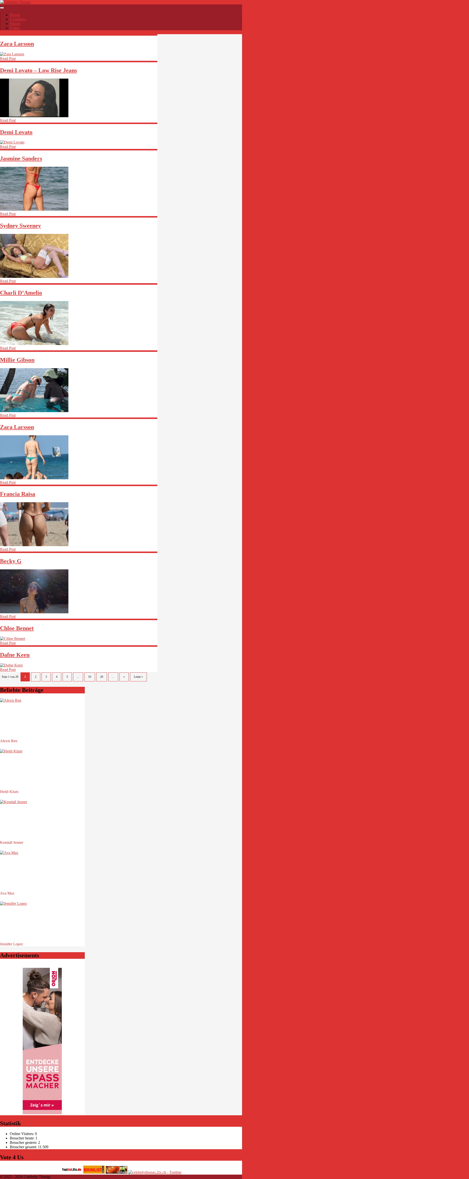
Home (15, 15)
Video (15, 28)
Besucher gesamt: (24, 1147)
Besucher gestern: (24, 1142)
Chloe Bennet (17, 628)
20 (101, 676)
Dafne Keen (15, 655)
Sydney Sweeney (20, 225)
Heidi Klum (9, 792)
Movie (15, 23)
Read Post (8, 58)
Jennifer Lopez (11, 944)
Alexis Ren (8, 741)
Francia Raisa (17, 494)
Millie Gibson (17, 360)
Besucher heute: (22, 1138)
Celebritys (18, 19)
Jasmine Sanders (21, 158)
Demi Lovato (16, 132)
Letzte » (138, 676)
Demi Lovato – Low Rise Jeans (38, 70)
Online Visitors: (22, 1134)
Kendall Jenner (11, 842)
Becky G (10, 561)
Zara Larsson (17, 44)
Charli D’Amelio (21, 293)
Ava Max (7, 893)
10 (89, 676)
